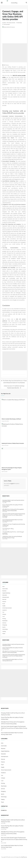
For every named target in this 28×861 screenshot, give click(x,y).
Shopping (4, 624)
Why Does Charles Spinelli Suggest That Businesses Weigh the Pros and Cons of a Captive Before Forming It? (13, 515)
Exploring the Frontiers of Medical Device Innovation (13, 443)
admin (5, 22)
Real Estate (4, 620)
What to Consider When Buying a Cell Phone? (11, 419)
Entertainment (5, 597)
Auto (3, 586)
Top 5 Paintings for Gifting (7, 528)
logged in (12, 483)
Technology (19, 22)
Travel (3, 633)
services (4, 622)
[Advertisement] (15, 52)
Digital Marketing (6, 593)
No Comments (7, 24)
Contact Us (3, 810)
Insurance (4, 610)
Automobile (5, 588)
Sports (3, 627)
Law (3, 612)
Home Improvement (7, 607)
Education (4, 595)
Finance (4, 601)
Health (3, 605)
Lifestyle (4, 614)
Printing (4, 618)
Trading (4, 631)
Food (3, 603)
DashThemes (24, 857)
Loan (3, 616)
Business (4, 590)
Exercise (4, 599)
